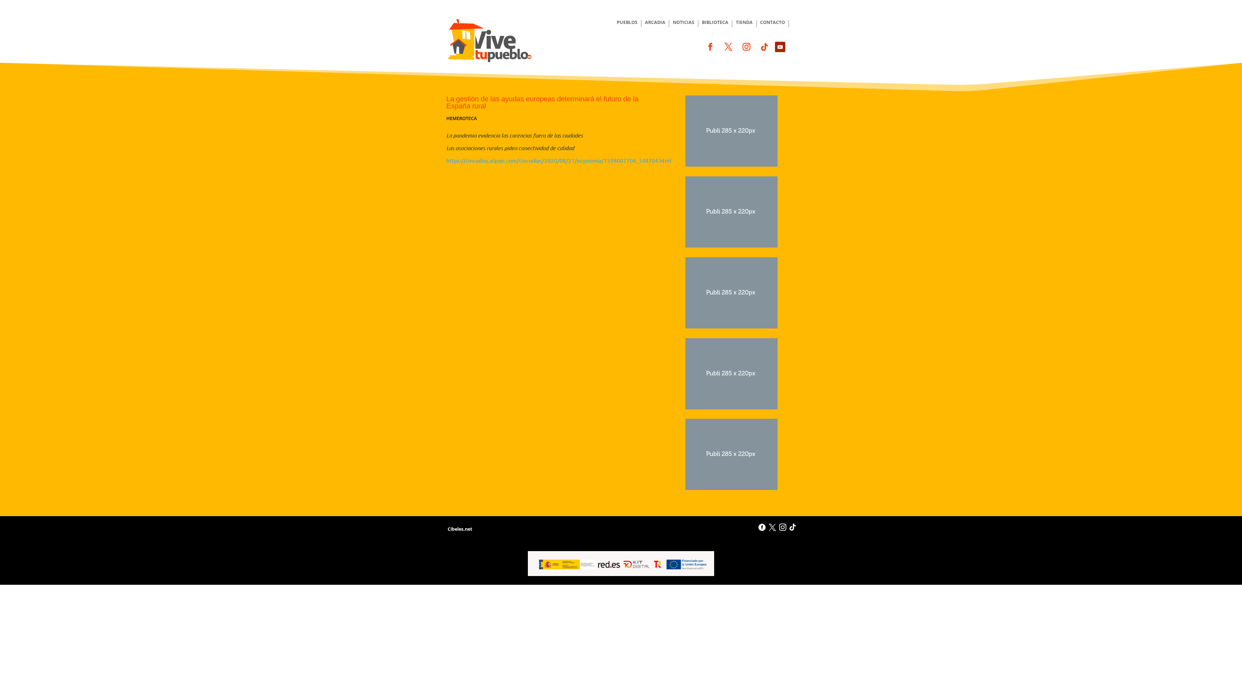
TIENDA (744, 22)
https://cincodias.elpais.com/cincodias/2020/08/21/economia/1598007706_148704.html (558, 160)
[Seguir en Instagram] (746, 47)
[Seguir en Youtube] (780, 47)
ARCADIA (655, 22)
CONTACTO (772, 22)
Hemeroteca (461, 118)
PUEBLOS (627, 22)
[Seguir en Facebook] (710, 47)
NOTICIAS (683, 22)
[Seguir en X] (728, 47)
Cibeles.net (459, 529)
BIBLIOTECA (715, 22)
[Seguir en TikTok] (764, 47)
